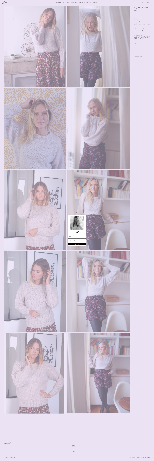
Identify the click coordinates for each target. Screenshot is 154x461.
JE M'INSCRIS (77, 244)
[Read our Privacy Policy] (85, 241)
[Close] (85, 216)
